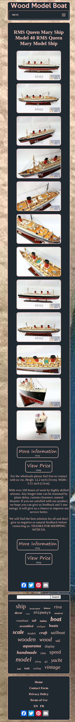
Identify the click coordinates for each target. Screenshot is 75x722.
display (50, 646)
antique (41, 626)
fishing (38, 661)
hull (19, 669)
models (31, 633)
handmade (27, 652)
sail (58, 641)
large (28, 614)
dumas (47, 608)
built (27, 668)
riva (58, 606)
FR (42, 706)
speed (55, 652)
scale (18, 632)
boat (55, 619)
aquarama (32, 646)
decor (18, 613)
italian (43, 621)
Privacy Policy (39, 694)
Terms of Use (39, 700)
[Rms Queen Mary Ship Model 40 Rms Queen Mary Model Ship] (39, 66)
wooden (27, 639)
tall (34, 620)
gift (46, 661)
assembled (26, 626)
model (23, 659)
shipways (42, 613)
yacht (56, 660)
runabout (22, 620)
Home (39, 682)
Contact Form (38, 688)
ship (21, 606)
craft (43, 632)
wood (45, 639)
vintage (52, 667)
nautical (58, 613)
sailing (37, 668)
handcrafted (35, 608)
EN (36, 706)
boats (53, 625)
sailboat (58, 632)
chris (43, 653)
